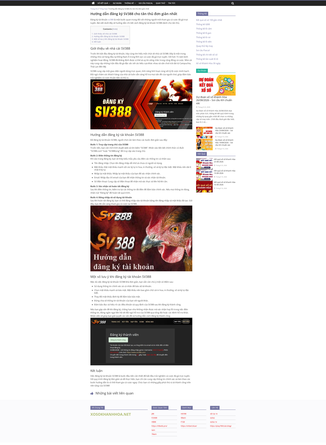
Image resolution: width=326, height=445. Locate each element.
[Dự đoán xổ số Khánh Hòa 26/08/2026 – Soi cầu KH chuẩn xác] (216, 76)
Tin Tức (171, 3)
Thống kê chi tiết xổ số (207, 54)
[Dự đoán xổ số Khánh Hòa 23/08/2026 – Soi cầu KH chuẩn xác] (205, 128)
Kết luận (96, 42)
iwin (153, 430)
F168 (183, 422)
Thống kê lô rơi (203, 37)
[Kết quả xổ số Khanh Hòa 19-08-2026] (205, 171)
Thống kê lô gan (203, 33)
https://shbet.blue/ (189, 426)
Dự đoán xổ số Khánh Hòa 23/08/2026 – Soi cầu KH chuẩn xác (224, 130)
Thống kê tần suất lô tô (207, 59)
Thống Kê (129, 3)
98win (183, 418)
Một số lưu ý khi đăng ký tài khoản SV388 (110, 39)
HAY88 (183, 414)
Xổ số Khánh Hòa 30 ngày (208, 63)
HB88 (154, 422)
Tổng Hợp (103, 9)
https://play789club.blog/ (221, 426)
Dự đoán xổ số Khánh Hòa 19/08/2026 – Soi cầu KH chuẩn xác (224, 142)
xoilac (212, 418)
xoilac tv (213, 422)
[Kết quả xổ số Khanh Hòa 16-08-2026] (205, 182)
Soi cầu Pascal (203, 50)
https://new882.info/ (31, 444)
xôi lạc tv (214, 414)
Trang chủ (94, 9)
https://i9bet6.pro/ (159, 426)
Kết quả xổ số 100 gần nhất (209, 20)
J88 (153, 414)
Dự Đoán (117, 3)
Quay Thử (160, 3)
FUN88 (154, 418)
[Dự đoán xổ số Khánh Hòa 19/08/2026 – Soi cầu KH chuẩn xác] (205, 140)
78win (154, 434)
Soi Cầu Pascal (146, 3)
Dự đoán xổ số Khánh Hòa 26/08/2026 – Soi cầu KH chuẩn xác (214, 100)
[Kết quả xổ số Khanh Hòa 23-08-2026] (205, 159)
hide (115, 29)
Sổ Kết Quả (103, 3)
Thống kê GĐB (203, 24)
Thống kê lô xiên (204, 41)
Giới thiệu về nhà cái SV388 (104, 33)
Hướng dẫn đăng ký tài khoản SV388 (108, 36)
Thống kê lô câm (204, 28)
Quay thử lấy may (204, 46)
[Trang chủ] (93, 3)
